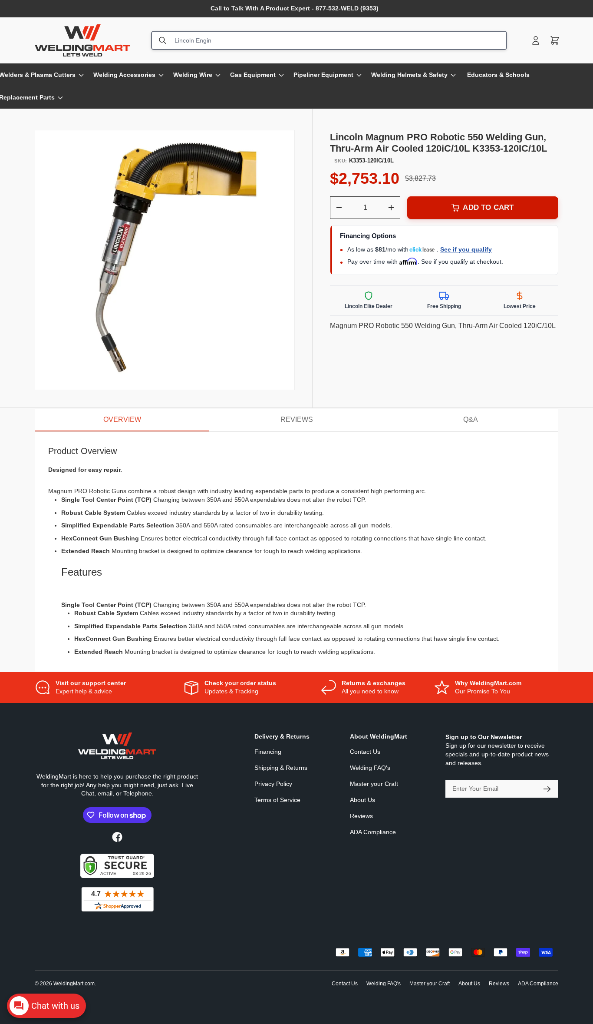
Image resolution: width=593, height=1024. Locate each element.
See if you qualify (466, 249)
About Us (362, 799)
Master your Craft (374, 783)
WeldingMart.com (74, 984)
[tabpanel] (296, 551)
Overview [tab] (122, 419)
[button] (555, 40)
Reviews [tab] (296, 419)
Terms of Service (277, 799)
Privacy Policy (273, 783)
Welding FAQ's (370, 767)
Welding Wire (192, 74)
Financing (267, 751)
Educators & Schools (498, 74)
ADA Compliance (373, 831)
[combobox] (329, 40)
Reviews (361, 815)
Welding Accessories (124, 74)
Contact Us (365, 751)
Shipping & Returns (280, 767)
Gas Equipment (253, 74)
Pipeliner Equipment (323, 74)
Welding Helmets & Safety (409, 74)
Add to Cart (488, 207)
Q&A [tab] (470, 419)
